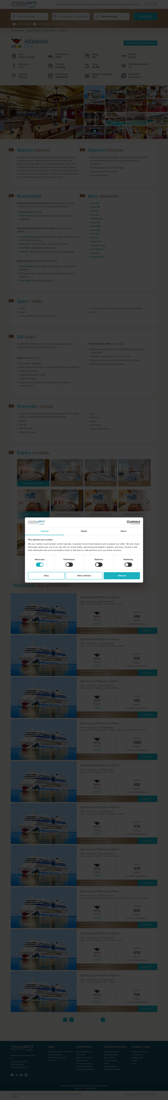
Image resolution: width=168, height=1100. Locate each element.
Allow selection (84, 575)
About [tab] (123, 531)
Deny (46, 575)
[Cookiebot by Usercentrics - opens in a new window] (128, 522)
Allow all (122, 575)
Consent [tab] (45, 531)
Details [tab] (84, 531)
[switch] (69, 565)
